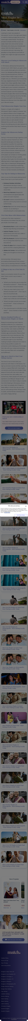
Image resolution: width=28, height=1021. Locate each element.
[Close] (26, 506)
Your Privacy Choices (21, 515)
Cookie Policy (7, 512)
